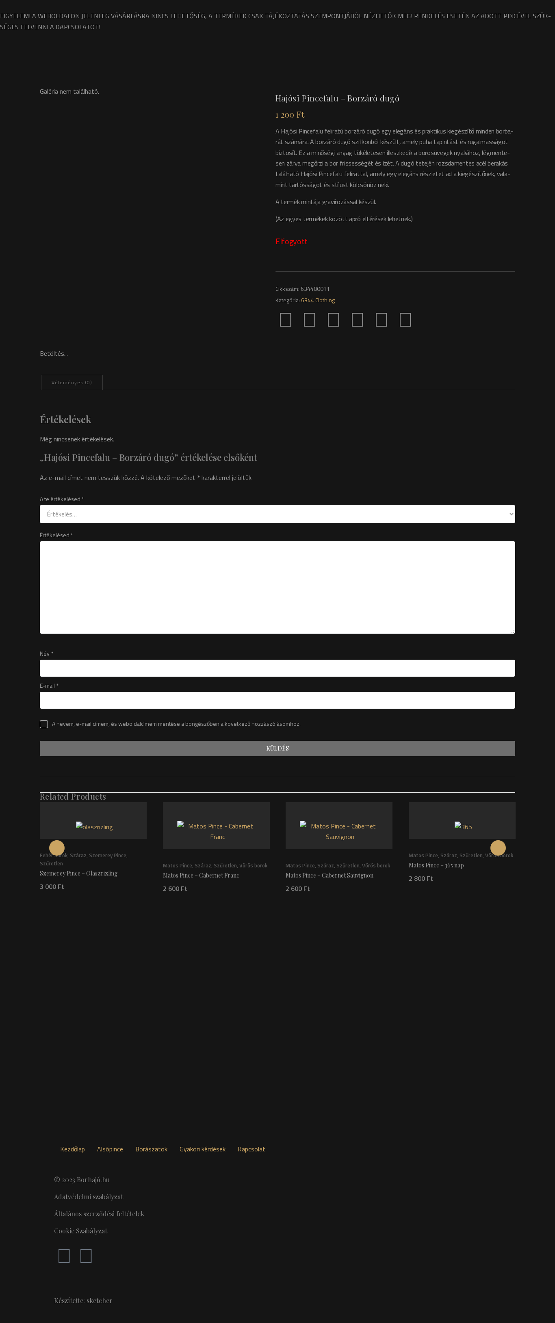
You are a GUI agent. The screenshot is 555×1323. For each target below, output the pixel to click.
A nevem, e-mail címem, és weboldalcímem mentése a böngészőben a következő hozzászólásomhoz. (176, 723)
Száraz (78, 856)
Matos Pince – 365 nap (436, 865)
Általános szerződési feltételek (99, 1213)
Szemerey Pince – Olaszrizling (78, 874)
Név (46, 653)
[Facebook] (285, 319)
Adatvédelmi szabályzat (88, 1196)
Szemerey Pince (107, 856)
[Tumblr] (357, 319)
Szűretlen (51, 864)
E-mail (49, 685)
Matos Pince (177, 865)
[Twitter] (309, 319)
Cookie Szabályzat (80, 1230)
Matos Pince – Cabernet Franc (201, 875)
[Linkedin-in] (381, 319)
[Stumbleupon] (405, 319)
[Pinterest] (333, 319)
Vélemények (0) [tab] (72, 382)
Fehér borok (53, 856)
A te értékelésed (62, 499)
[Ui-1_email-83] (429, 319)
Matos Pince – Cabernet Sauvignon (329, 875)
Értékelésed (56, 535)
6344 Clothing (318, 300)
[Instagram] (86, 1255)
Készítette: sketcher (83, 1300)
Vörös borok (253, 865)
